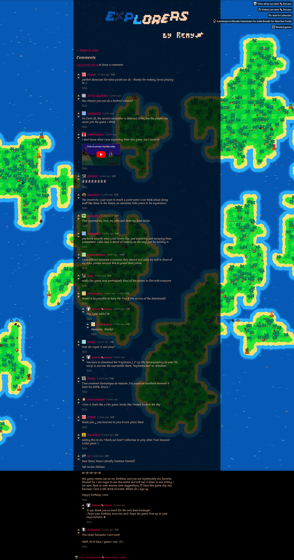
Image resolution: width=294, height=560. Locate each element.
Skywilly (91, 378)
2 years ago (115, 95)
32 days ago (103, 74)
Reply (84, 87)
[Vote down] (78, 78)
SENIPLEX (92, 176)
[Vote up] (78, 74)
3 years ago (108, 113)
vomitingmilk (94, 233)
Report (115, 557)
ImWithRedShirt (95, 134)
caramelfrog (93, 215)
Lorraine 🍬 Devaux (102, 308)
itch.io (81, 557)
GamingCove (93, 194)
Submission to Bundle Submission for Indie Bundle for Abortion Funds (254, 21)
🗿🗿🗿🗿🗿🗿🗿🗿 (94, 181)
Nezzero (91, 342)
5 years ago (102, 342)
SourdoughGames (96, 254)
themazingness (95, 293)
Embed (123, 557)
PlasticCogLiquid (96, 399)
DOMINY (91, 417)
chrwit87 (91, 74)
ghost (90, 275)
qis (88, 456)
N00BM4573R (94, 113)
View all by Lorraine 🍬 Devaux (98, 557)
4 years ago (104, 176)
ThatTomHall (93, 529)
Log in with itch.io (87, 65)
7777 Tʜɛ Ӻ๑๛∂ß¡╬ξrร (97, 95)
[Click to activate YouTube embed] (101, 154)
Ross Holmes (93, 434)
